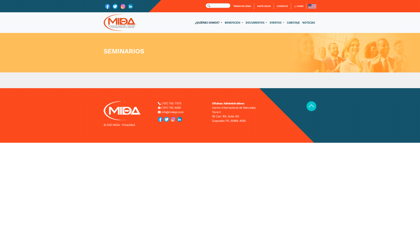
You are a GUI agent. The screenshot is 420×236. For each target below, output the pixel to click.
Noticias (308, 22)
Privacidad (128, 125)
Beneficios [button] (233, 22)
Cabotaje (293, 22)
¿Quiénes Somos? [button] (207, 22)
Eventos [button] (276, 22)
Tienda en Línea (242, 6)
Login (299, 6)
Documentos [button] (255, 22)
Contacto (282, 6)
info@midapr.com (172, 112)
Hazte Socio (264, 6)
